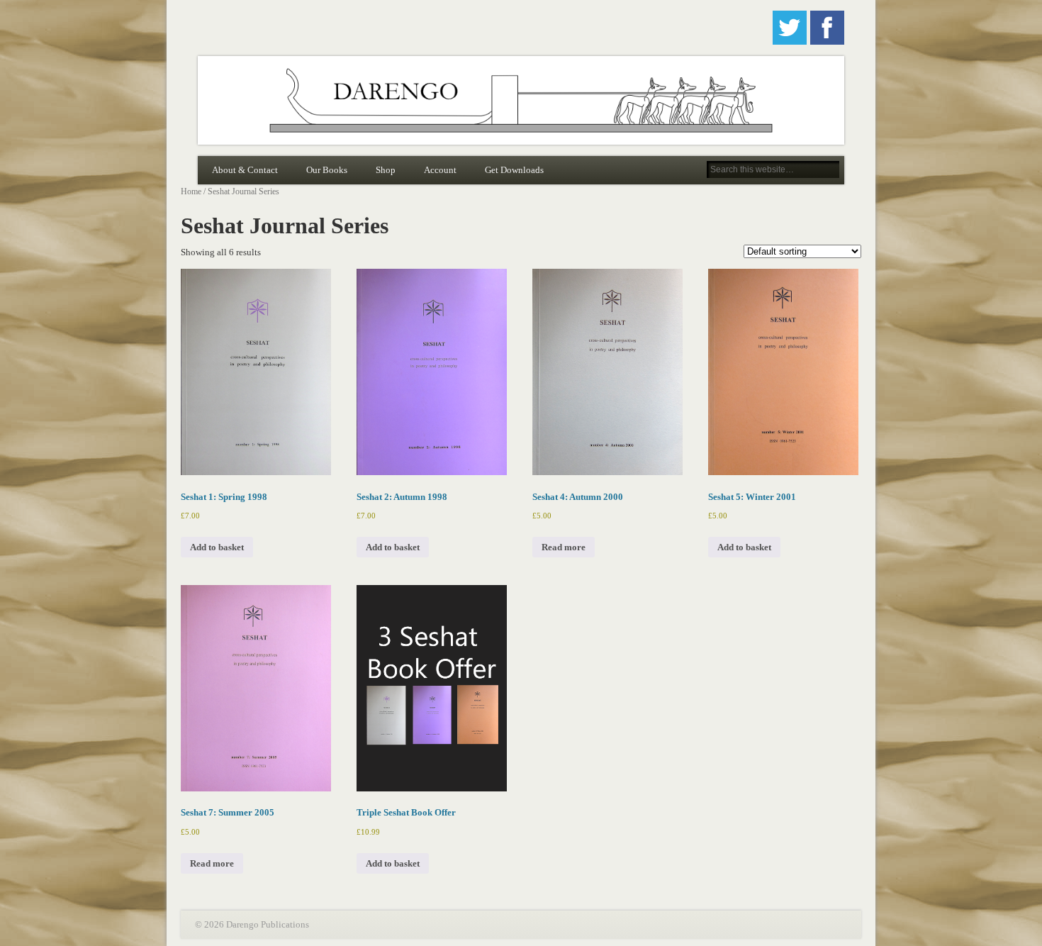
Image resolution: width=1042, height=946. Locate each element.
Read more (564, 547)
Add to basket (217, 547)
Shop (386, 170)
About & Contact (245, 170)
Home (191, 191)
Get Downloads (514, 170)
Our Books (326, 170)
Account (440, 170)
